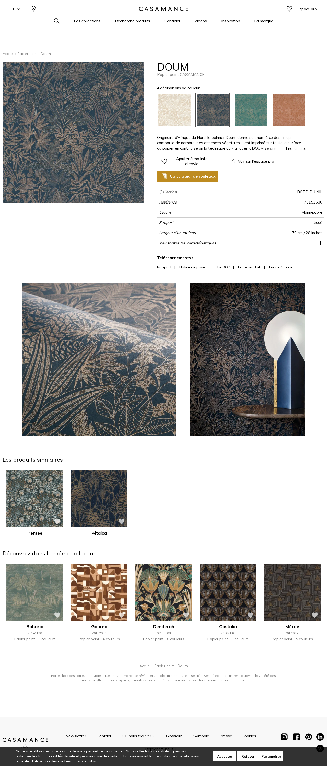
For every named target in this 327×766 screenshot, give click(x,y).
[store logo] (163, 9)
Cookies (249, 735)
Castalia (228, 626)
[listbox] (228, 110)
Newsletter (75, 735)
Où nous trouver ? (138, 735)
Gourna (99, 626)
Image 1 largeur (282, 267)
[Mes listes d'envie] (289, 9)
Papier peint (27, 53)
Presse (225, 735)
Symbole (201, 735)
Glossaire (174, 735)
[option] (174, 110)
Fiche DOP (221, 267)
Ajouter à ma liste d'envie (192, 161)
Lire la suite (296, 148)
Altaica (99, 533)
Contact (104, 735)
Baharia (34, 626)
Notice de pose (192, 267)
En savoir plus (84, 761)
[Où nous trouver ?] (34, 9)
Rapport (164, 267)
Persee (34, 533)
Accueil (8, 53)
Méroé (292, 626)
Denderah (163, 626)
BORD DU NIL (309, 191)
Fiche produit (249, 267)
